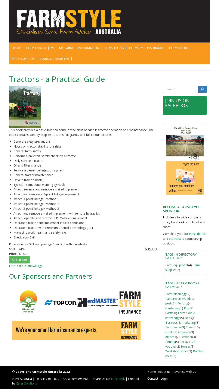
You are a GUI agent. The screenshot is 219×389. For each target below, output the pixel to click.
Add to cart (19, 260)
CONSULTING (114, 48)
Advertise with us (184, 372)
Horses (186, 346)
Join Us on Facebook (177, 103)
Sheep (190, 327)
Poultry (170, 342)
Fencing (182, 303)
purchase (175, 239)
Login (164, 378)
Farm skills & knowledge (26, 266)
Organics (184, 332)
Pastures (171, 299)
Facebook (118, 379)
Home (16, 48)
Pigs (187, 308)
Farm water (173, 327)
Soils (183, 342)
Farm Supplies (23, 59)
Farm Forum (36, 48)
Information (88, 48)
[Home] (61, 21)
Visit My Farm (62, 48)
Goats (169, 332)
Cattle (169, 313)
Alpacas (170, 337)
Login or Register (54, 59)
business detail (194, 234)
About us (164, 372)
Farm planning (175, 294)
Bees (188, 318)
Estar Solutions (26, 383)
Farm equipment (176, 265)
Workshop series (176, 351)
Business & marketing (180, 322)
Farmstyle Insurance (146, 48)
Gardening (172, 308)
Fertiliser (186, 337)
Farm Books (179, 48)
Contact (152, 378)
